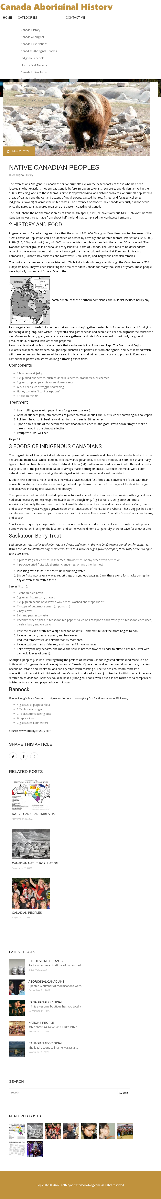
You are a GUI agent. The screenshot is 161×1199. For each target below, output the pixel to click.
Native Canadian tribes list (34, 814)
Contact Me (75, 17)
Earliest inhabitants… (47, 961)
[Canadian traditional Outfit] (35, 1149)
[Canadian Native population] (81, 844)
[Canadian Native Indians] (89, 1131)
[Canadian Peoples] (81, 893)
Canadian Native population (35, 863)
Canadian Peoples (27, 912)
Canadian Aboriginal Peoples (39, 51)
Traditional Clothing (33, 86)
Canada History (30, 30)
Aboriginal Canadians (46, 981)
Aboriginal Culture (32, 100)
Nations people (41, 1022)
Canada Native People (35, 93)
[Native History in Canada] (17, 1149)
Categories (27, 17)
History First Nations (34, 65)
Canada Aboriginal (32, 37)
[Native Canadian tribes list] (81, 795)
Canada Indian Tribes (34, 72)
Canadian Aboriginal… (46, 1002)
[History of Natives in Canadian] (125, 1131)
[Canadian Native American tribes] (71, 1131)
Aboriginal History (32, 107)
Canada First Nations (34, 44)
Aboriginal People (32, 79)
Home (7, 17)
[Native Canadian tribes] (107, 1131)
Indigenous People (32, 58)
